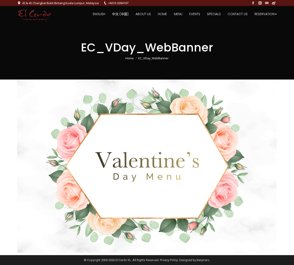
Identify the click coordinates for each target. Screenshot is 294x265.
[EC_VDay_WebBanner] (147, 166)
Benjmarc (203, 260)
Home (129, 58)
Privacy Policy (169, 260)
